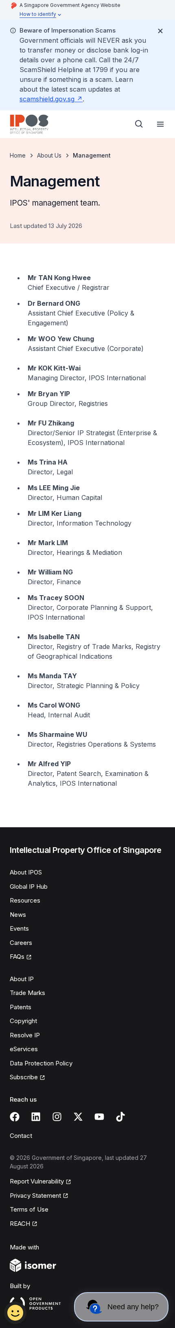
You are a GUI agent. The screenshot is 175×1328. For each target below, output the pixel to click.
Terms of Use (29, 1209)
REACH (20, 1223)
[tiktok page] (120, 1117)
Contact (21, 1136)
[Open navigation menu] (160, 124)
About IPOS (26, 872)
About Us (49, 155)
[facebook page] (15, 1117)
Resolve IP (25, 1035)
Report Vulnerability (37, 1181)
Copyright (23, 1021)
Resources (25, 900)
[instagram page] (57, 1117)
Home (18, 155)
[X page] (78, 1117)
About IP (22, 979)
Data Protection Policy (41, 1063)
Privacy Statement (35, 1195)
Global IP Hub (29, 886)
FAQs (17, 956)
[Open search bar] (139, 124)
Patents (20, 1007)
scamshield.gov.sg (47, 99)
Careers (21, 943)
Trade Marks (27, 993)
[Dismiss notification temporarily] (160, 31)
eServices (24, 1049)
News (18, 914)
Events (19, 928)
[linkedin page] (36, 1117)
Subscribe (24, 1077)
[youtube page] (99, 1117)
